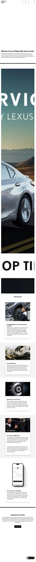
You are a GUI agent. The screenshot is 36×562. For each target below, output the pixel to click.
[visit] (22, 1)
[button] (22, 1)
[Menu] (34, 1)
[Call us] (28, 1)
